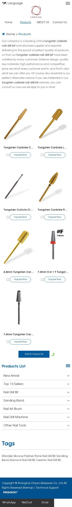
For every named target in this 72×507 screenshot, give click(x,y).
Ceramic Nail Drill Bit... (49, 460)
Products (25, 22)
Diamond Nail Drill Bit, (23, 460)
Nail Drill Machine (16, 417)
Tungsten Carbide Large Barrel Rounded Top (53, 148)
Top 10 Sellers (13, 384)
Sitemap (28, 488)
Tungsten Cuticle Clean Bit (19, 210)
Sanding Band (14, 400)
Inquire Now (20, 155)
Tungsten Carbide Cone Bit (19, 148)
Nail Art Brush (13, 409)
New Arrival (11, 375)
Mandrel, (7, 456)
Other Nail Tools (15, 425)
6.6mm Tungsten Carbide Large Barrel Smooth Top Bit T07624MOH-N (19, 272)
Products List (13, 366)
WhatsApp (9, 502)
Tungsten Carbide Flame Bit (53, 210)
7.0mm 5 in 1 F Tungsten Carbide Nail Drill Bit (53, 272)
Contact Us (60, 22)
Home (8, 22)
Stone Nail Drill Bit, (45, 456)
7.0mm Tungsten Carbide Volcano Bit (19, 334)
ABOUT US (43, 22)
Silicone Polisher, (23, 456)
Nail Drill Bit (11, 392)
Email (45, 502)
